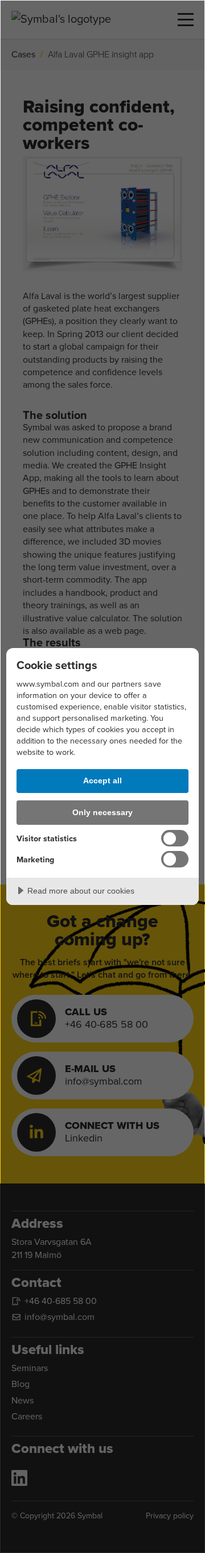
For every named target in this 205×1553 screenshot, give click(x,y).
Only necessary (102, 812)
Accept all (102, 780)
